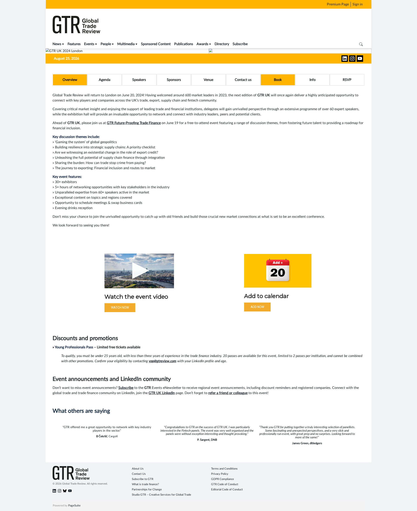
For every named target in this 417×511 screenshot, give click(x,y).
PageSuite (74, 505)
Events (89, 44)
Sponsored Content (156, 44)
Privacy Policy (219, 474)
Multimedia (126, 44)
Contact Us (139, 474)
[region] (208, 283)
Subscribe (240, 44)
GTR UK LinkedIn (162, 393)
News (57, 44)
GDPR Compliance (222, 479)
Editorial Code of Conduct (227, 489)
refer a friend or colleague (228, 393)
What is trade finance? (145, 484)
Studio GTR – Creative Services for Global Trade (161, 494)
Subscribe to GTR (142, 479)
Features (74, 44)
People (106, 44)
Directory (222, 44)
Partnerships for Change (147, 489)
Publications (183, 44)
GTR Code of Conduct (224, 484)
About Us (138, 468)
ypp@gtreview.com (162, 361)
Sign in (357, 4)
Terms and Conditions (224, 468)
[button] (139, 271)
